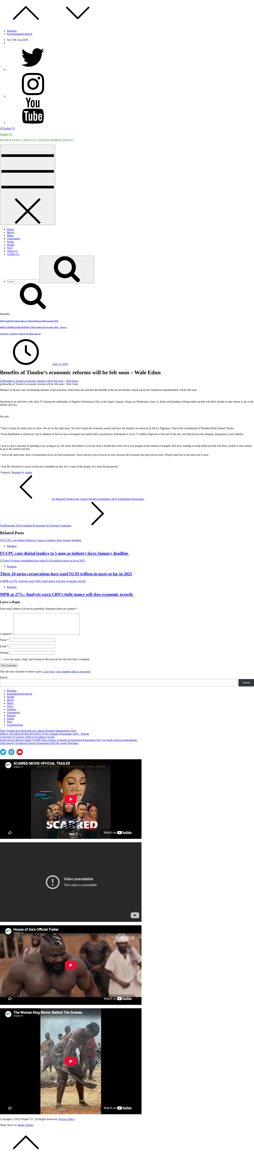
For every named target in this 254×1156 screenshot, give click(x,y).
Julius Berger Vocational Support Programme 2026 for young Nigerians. (39, 743)
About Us (12, 251)
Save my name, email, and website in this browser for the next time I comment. (47, 659)
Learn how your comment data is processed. (67, 671)
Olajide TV (6, 134)
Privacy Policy (67, 1119)
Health (10, 244)
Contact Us (13, 254)
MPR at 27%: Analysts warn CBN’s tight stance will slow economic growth (67, 594)
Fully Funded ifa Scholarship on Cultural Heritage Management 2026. (29, 321)
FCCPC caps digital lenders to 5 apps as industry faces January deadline (64, 553)
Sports (10, 241)
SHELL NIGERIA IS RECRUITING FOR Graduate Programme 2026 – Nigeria (33, 327)
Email (4, 646)
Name (4, 639)
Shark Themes (25, 1125)
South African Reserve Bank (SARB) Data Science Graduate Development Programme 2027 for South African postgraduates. (69, 740)
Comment (6, 633)
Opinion (11, 709)
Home (10, 229)
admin (28, 472)
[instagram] (33, 96)
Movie (10, 232)
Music (10, 235)
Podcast (11, 715)
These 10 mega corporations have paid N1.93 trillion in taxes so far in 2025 (66, 574)
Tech (9, 247)
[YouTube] (33, 122)
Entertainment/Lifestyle (19, 33)
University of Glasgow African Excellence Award (20, 334)
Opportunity (13, 238)
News (10, 706)
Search (3, 677)
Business (12, 30)
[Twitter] (33, 69)
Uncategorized (15, 724)
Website (4, 652)
